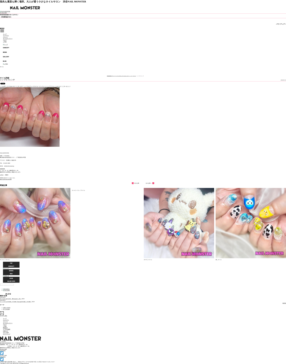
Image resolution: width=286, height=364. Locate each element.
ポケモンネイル (148, 259)
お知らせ (5, 331)
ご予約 (5, 41)
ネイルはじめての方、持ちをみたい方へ (10, 298)
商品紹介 (5, 328)
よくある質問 (6, 329)
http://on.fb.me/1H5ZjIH (6, 179)
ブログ (5, 40)
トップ (5, 34)
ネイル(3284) (6, 309)
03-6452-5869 (3, 12)
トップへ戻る (3, 315)
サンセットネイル (5, 259)
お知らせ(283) (6, 307)
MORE (284, 303)
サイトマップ (6, 334)
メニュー (5, 37)
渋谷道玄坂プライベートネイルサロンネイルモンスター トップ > (120, 76)
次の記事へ (149, 183)
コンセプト (6, 35)
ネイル (134, 76)
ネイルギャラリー (8, 38)
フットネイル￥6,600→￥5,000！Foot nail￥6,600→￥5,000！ (16, 301)
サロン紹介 (6, 332)
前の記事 (136, 183)
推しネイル (219, 259)
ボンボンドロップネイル (78, 190)
